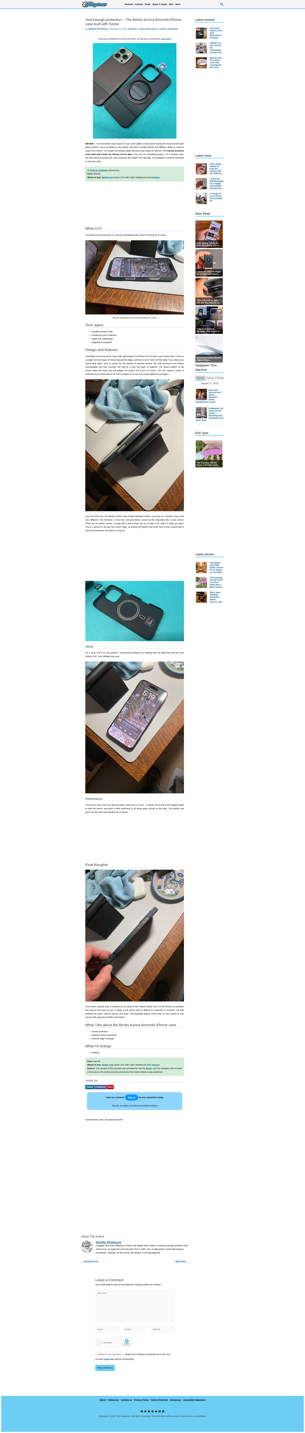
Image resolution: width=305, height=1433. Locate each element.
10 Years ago (219, 378)
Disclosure (175, 1400)
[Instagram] (149, 1411)
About (103, 1400)
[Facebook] (142, 1411)
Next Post (181, 1261)
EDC (171, 4)
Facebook (100, 1087)
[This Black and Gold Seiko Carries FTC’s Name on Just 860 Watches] (201, 568)
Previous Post (89, 1261)
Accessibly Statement (194, 1400)
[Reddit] (163, 1411)
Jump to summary (99, 170)
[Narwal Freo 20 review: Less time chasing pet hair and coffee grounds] (201, 63)
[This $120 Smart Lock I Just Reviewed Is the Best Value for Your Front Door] (201, 33)
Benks (149, 1068)
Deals (148, 4)
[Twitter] (145, 1411)
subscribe (109, 1359)
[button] (222, 4)
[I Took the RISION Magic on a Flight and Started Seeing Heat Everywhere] (201, 184)
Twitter (89, 1087)
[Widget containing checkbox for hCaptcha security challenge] (113, 1342)
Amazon (155, 177)
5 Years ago (210, 378)
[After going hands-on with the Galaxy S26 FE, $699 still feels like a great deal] (201, 169)
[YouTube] (156, 1411)
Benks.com (107, 177)
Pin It (110, 1087)
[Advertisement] (134, 205)
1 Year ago (200, 378)
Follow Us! (113, 1400)
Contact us (126, 1400)
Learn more (166, 39)
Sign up (131, 1097)
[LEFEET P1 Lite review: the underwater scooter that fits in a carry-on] (201, 48)
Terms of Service (159, 1400)
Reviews (133, 29)
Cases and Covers (148, 29)
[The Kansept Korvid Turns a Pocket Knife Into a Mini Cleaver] (201, 582)
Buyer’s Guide (159, 4)
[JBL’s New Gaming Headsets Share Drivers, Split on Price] (201, 597)
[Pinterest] (152, 1411)
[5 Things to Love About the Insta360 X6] (201, 198)
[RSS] (160, 1411)
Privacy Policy (141, 1400)
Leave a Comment (168, 29)
